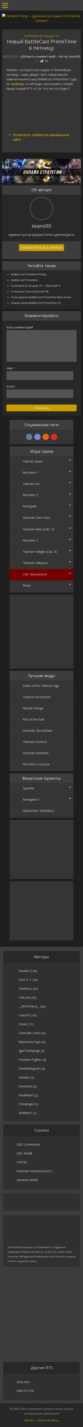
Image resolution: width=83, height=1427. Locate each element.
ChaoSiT (24, 1015)
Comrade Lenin (29, 1033)
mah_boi (24, 997)
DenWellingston (29, 1068)
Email (11, 386)
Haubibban (26, 1095)
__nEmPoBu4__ (29, 1006)
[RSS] (46, 437)
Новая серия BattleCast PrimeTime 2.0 (35, 303)
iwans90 (74, 56)
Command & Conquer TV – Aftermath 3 (35, 286)
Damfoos (25, 989)
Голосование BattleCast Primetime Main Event (41, 297)
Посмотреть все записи (41, 248)
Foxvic (23, 1024)
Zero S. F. (25, 980)
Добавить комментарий (38, 56)
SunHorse (25, 1086)
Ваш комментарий (19, 327)
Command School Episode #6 (30, 291)
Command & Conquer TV (41, 36)
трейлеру (17, 84)
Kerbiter (24, 1077)
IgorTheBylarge (29, 1051)
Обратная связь (48, 1420)
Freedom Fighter (30, 1060)
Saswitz (24, 971)
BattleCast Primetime (24, 280)
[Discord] (37, 437)
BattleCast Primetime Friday (28, 274)
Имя (10, 368)
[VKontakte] (29, 437)
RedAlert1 (25, 1113)
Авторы (29, 1420)
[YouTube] (54, 437)
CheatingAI (26, 1104)
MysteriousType (30, 1042)
